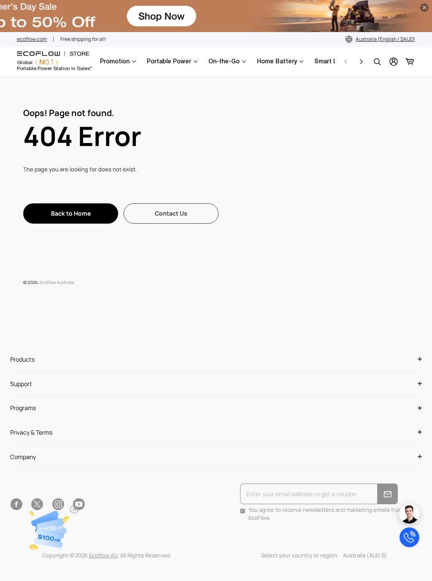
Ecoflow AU (103, 555)
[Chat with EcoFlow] (409, 513)
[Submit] (387, 494)
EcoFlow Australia (57, 282)
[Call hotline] (409, 537)
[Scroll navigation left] (346, 61)
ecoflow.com (32, 39)
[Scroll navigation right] (361, 61)
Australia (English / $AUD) (385, 39)
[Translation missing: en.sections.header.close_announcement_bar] (424, 7)
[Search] (377, 62)
